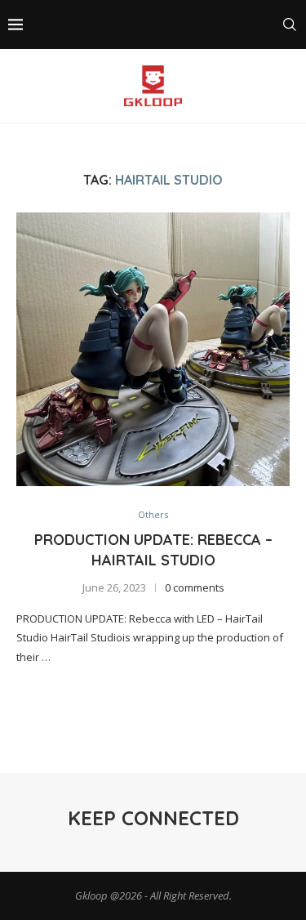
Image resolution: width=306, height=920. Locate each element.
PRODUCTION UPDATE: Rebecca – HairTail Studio (153, 549)
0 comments (194, 587)
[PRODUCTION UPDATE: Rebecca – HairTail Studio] (153, 349)
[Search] (290, 24)
